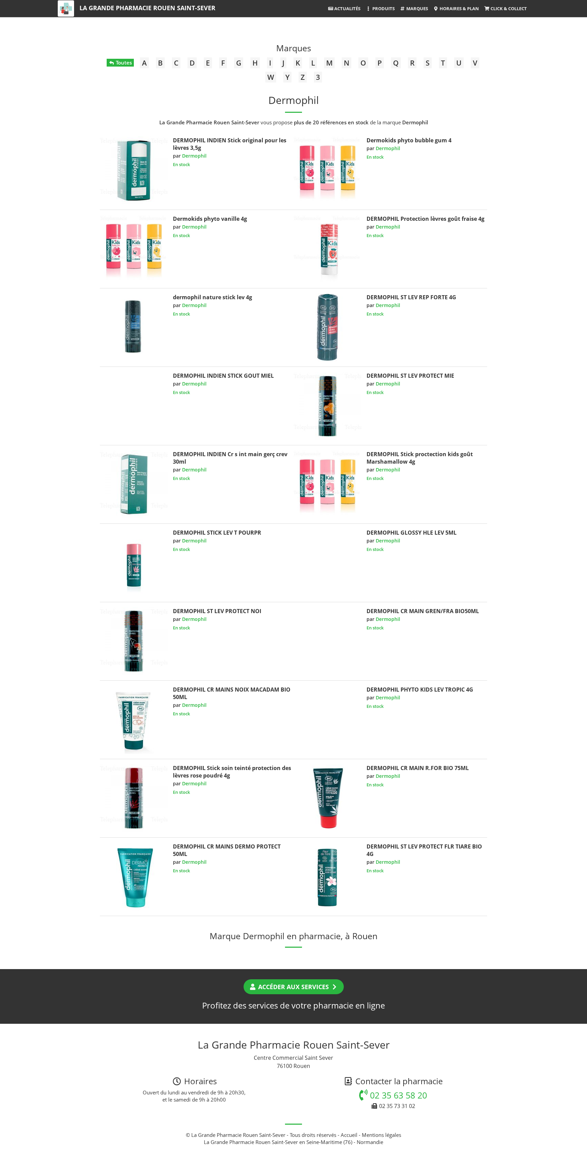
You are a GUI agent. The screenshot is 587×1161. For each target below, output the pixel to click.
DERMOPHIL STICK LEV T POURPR (217, 532)
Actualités (346, 8)
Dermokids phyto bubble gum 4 (409, 140)
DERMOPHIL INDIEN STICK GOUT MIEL (223, 375)
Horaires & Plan (459, 8)
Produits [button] (383, 8)
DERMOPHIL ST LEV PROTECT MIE (410, 375)
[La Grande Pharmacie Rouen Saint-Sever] (65, 8)
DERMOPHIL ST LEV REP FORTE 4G (411, 297)
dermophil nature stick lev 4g (212, 297)
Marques (416, 8)
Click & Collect (508, 8)
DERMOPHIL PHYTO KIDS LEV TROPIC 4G (420, 689)
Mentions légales (381, 1134)
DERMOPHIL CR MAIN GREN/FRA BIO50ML (423, 611)
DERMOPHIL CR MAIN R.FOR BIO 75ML (418, 768)
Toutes (123, 62)
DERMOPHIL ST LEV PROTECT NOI (217, 611)
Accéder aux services (293, 987)
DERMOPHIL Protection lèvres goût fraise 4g (425, 218)
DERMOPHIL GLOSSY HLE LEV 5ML (412, 532)
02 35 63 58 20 (397, 1095)
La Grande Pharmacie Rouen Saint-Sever (147, 8)
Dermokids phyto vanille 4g (210, 218)
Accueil (349, 1134)
